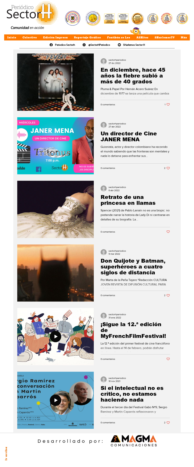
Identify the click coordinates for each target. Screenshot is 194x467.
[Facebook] (51, 44)
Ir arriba (6, 454)
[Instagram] (84, 44)
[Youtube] (119, 44)
